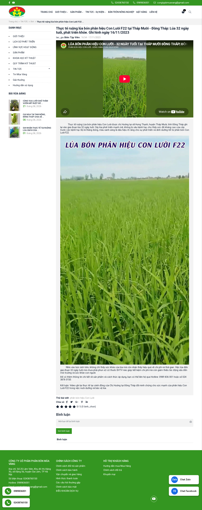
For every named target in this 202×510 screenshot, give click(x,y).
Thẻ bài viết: (62, 398)
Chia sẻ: (60, 402)
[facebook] (9, 2)
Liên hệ (153, 12)
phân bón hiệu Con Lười (82, 398)
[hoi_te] (62, 406)
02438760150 (122, 2)
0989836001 (143, 2)
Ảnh (32, 21)
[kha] (66, 406)
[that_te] (58, 406)
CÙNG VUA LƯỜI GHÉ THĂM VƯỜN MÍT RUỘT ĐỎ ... (35, 102)
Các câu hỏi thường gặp (68, 482)
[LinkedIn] (87, 402)
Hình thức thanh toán (67, 478)
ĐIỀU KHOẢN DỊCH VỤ (67, 491)
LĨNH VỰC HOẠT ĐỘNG (24, 47)
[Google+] (76, 402)
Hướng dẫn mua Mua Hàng (117, 466)
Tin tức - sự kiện (95, 12)
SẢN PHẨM (18, 52)
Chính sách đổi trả (112, 470)
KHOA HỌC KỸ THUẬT (24, 58)
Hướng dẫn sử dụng (23, 85)
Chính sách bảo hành (66, 470)
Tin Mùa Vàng (20, 74)
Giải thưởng (19, 80)
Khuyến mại (109, 474)
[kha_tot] (70, 406)
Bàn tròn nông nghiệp (121, 12)
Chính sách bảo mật (66, 487)
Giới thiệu (60, 12)
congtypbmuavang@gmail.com (173, 2)
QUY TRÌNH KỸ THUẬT (24, 63)
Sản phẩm (75, 12)
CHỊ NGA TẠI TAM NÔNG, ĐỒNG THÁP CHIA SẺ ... (34, 115)
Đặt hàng (141, 12)
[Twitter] (71, 402)
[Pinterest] (82, 402)
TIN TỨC (24, 21)
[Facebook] (67, 402)
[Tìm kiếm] (190, 12)
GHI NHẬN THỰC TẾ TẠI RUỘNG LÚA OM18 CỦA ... (37, 129)
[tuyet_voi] (75, 406)
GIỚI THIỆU (18, 36)
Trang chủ (47, 12)
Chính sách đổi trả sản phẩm (70, 466)
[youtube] (13, 2)
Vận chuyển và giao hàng (69, 474)
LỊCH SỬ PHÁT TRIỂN (24, 41)
